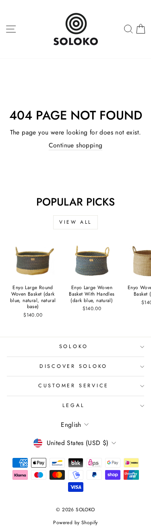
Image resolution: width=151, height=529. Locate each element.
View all (75, 222)
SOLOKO (73, 346)
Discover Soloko (73, 366)
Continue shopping (76, 145)
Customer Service (73, 385)
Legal (73, 405)
